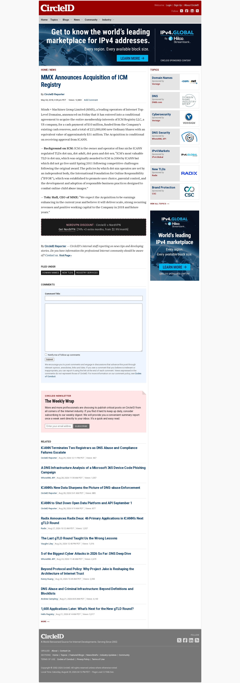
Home (44, 19)
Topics (54, 19)
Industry (106, 19)
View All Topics (158, 204)
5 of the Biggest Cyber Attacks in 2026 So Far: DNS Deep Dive (86, 554)
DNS (155, 96)
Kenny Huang (47, 579)
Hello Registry (47, 614)
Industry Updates (108, 655)
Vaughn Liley (47, 543)
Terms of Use (98, 659)
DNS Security (161, 132)
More (43, 621)
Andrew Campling (49, 599)
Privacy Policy (83, 659)
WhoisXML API (48, 478)
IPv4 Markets (161, 151)
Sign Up (178, 5)
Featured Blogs (77, 655)
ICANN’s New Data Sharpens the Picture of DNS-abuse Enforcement (90, 488)
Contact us (51, 255)
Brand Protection (163, 187)
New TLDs (67, 273)
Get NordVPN (67, 229)
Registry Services (87, 273)
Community (91, 19)
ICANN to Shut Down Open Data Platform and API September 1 (86, 503)
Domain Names (50, 273)
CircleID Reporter (55, 246)
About (54, 651)
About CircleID (191, 5)
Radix (43, 528)
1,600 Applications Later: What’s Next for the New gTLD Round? (87, 609)
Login (169, 5)
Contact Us (65, 651)
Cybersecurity (161, 114)
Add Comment (91, 100)
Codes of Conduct (65, 659)
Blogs (66, 19)
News (77, 19)
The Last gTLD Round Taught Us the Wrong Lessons (79, 538)
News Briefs (92, 655)
